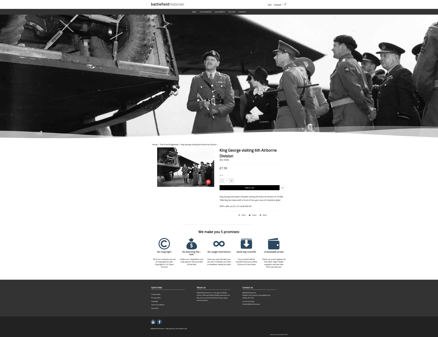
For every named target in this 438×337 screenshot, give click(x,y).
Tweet (254, 215)
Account (277, 4)
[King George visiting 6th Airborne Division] (185, 186)
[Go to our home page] (168, 4)
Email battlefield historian (251, 304)
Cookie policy (155, 294)
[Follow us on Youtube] (153, 321)
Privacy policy (156, 298)
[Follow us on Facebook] (159, 321)
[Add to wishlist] (282, 188)
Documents (220, 12)
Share (243, 215)
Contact (242, 12)
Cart (269, 4)
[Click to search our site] (284, 4)
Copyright (154, 301)
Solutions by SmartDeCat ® (278, 335)
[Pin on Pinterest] (208, 182)
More (265, 215)
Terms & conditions (157, 305)
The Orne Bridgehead (169, 144)
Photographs (206, 12)
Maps (194, 12)
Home (154, 144)
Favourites (155, 308)
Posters (231, 12)
